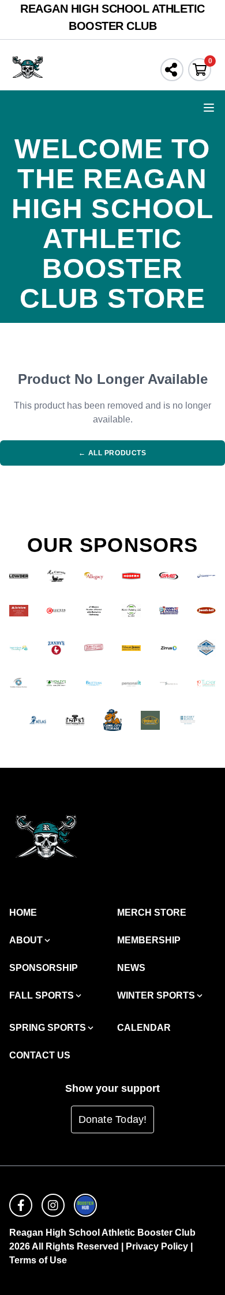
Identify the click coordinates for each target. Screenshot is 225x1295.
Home (23, 912)
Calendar (144, 1028)
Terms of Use (38, 1260)
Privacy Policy (157, 1246)
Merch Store (151, 912)
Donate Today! (112, 1119)
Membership (149, 940)
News (131, 968)
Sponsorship (43, 968)
